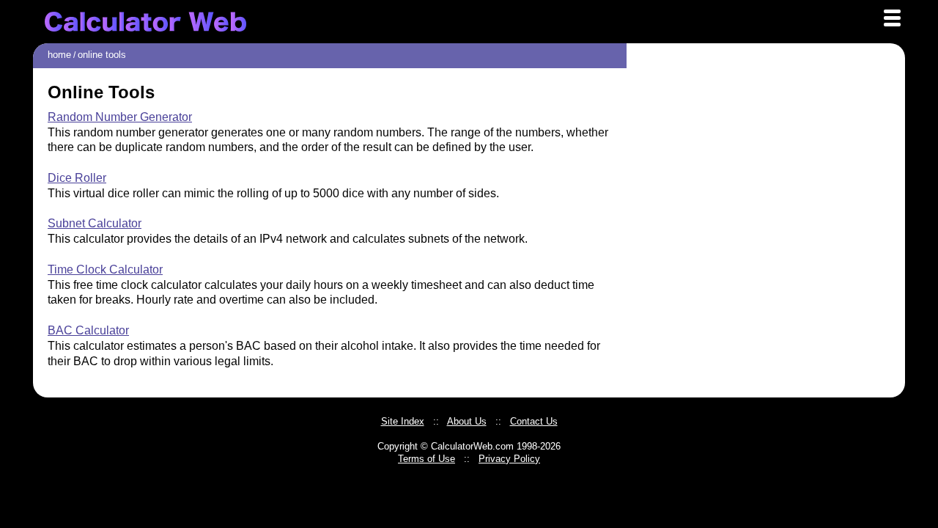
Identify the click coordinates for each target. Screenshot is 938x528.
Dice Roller (77, 178)
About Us (467, 421)
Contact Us (534, 421)
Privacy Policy (509, 458)
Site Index (402, 421)
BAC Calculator (88, 330)
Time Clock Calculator (105, 269)
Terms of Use (426, 458)
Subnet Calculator (94, 223)
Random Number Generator (120, 117)
